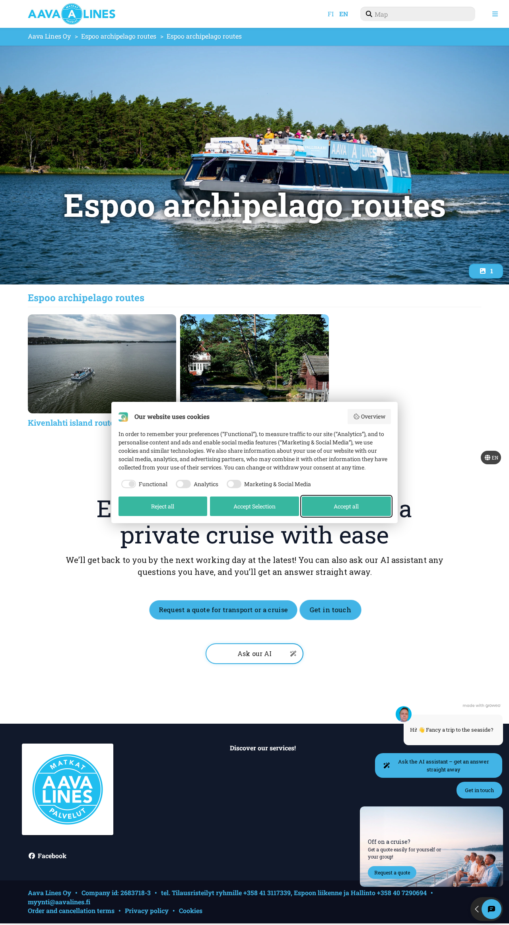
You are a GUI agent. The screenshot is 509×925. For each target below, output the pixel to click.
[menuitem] (417, 14)
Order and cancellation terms (71, 910)
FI (331, 14)
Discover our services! (263, 748)
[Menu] (495, 14)
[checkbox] (143, 484)
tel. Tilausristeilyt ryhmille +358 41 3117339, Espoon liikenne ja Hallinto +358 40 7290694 (294, 892)
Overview (373, 416)
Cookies (190, 910)
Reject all (162, 506)
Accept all (346, 506)
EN (343, 14)
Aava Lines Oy (49, 36)
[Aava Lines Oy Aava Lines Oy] (79, 14)
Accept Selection (254, 506)
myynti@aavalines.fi (59, 902)
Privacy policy (147, 910)
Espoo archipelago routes (118, 36)
